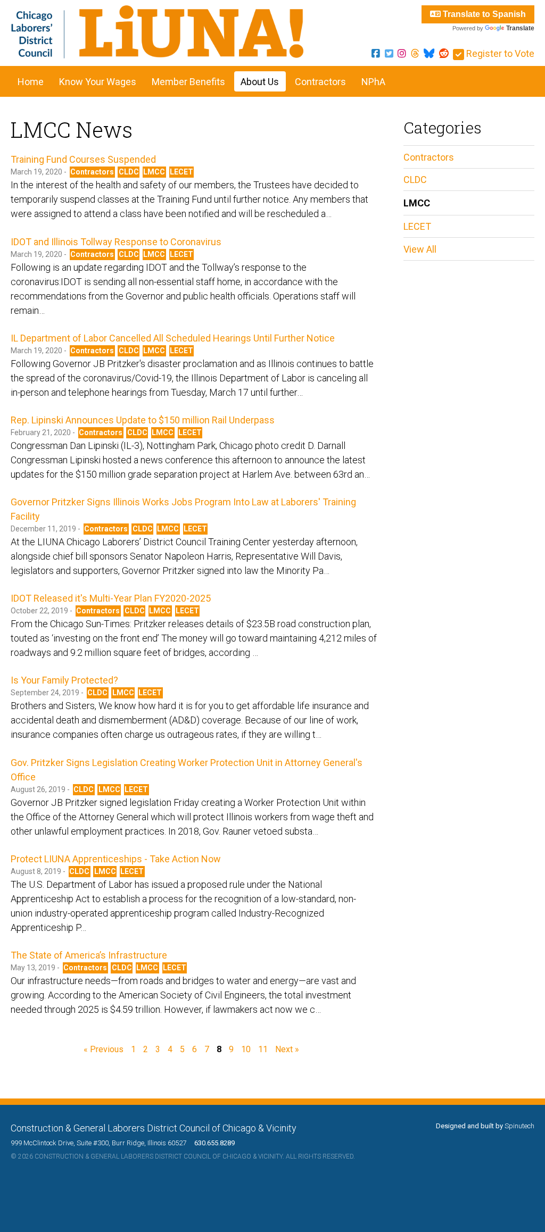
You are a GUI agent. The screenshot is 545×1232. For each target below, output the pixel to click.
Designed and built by (485, 1126)
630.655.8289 (211, 1143)
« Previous (103, 1049)
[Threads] (415, 53)
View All (419, 249)
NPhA (373, 81)
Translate (520, 28)
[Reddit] (444, 53)
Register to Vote (499, 53)
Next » (287, 1049)
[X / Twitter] (389, 53)
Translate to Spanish (483, 14)
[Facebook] (375, 53)
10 (246, 1049)
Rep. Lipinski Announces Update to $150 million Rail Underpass (143, 420)
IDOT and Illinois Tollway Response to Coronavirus (116, 241)
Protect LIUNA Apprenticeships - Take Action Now (116, 858)
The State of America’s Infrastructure (89, 955)
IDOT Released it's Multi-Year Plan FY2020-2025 (111, 598)
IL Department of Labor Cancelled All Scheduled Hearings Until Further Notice (173, 338)
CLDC (129, 172)
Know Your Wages (97, 81)
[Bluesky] (429, 53)
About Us (260, 81)
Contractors (320, 81)
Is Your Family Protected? (64, 680)
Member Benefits (188, 81)
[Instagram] (402, 53)
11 (263, 1049)
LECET (181, 172)
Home (31, 81)
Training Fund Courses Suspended (83, 159)
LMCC (154, 172)
